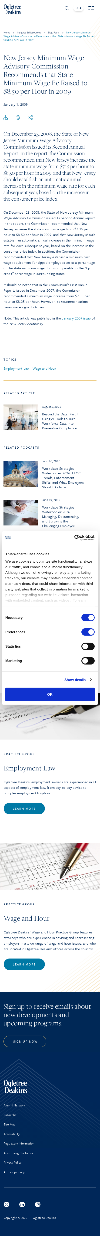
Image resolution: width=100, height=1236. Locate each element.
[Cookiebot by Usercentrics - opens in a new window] (74, 538)
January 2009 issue (76, 318)
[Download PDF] (5, 117)
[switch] (88, 632)
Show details (75, 680)
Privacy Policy (12, 1162)
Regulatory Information (19, 1143)
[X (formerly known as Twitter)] (6, 1204)
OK (50, 694)
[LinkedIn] (22, 1204)
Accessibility (12, 1134)
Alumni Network (14, 1105)
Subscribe (10, 1114)
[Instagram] (37, 1204)
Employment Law (16, 368)
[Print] (18, 117)
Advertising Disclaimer (18, 1153)
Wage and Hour (44, 368)
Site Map (9, 1124)
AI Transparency (14, 1172)
